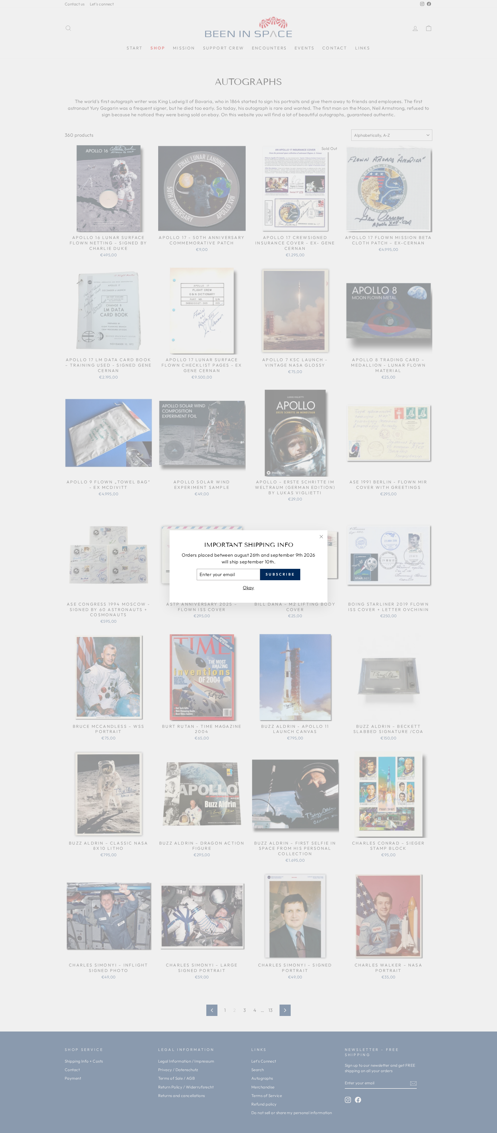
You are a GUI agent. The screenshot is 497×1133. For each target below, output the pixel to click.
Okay (248, 588)
